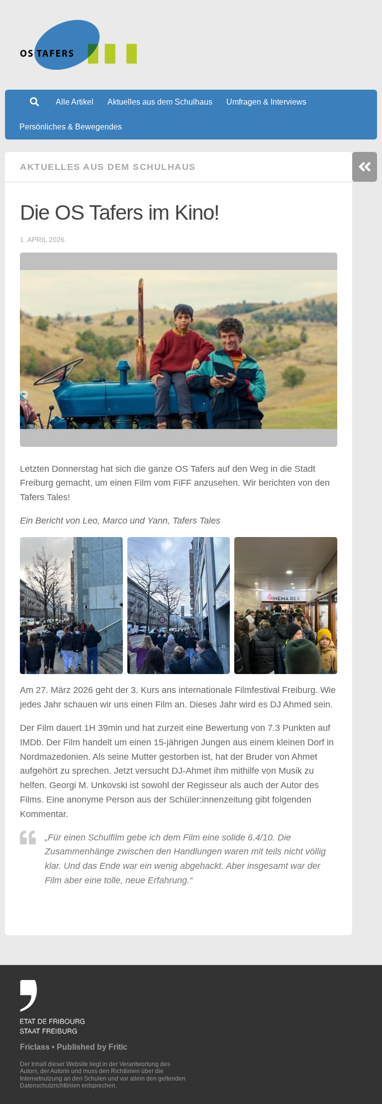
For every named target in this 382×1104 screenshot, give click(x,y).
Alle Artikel (75, 102)
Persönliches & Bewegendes (70, 127)
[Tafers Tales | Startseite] (78, 45)
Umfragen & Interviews (266, 102)
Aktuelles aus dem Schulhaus (159, 102)
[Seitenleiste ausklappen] (364, 167)
